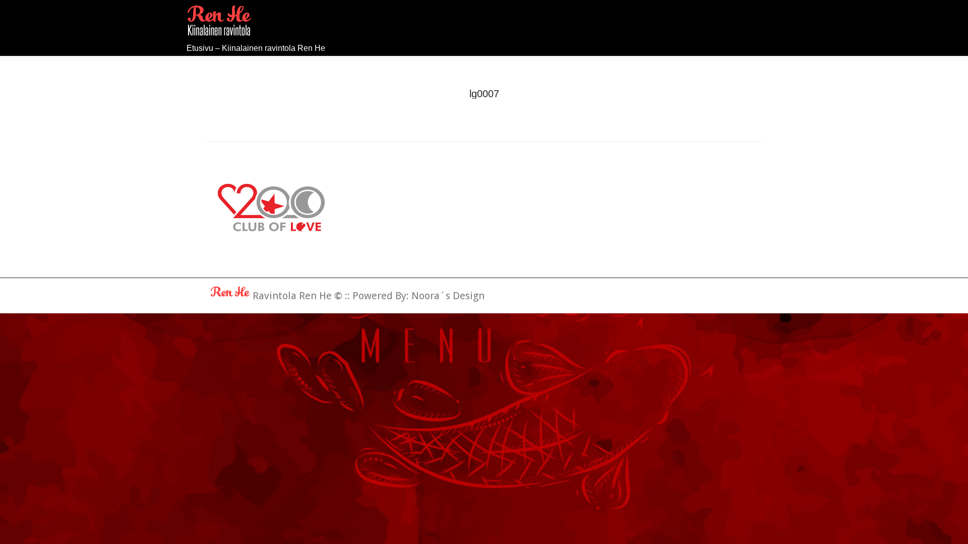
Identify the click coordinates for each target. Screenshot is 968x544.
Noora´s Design (448, 296)
